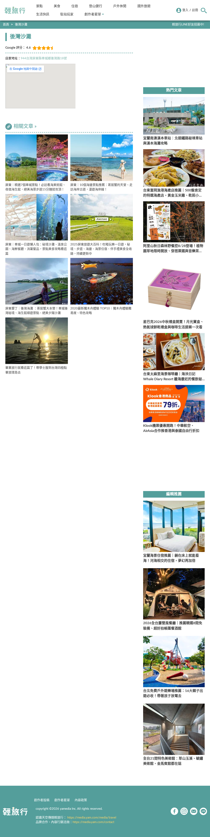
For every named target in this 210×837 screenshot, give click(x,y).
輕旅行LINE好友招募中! (188, 24)
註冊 (195, 10)
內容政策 (81, 800)
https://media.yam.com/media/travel (91, 817)
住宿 (74, 6)
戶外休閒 (119, 6)
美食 (57, 6)
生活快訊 (42, 14)
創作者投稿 (41, 800)
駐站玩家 (66, 14)
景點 (39, 6)
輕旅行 (15, 10)
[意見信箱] (193, 811)
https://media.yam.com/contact (93, 822)
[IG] (184, 811)
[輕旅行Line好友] (203, 811)
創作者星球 (92, 14)
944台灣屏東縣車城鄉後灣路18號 (44, 58)
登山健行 (95, 6)
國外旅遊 (144, 6)
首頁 (6, 24)
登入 (185, 10)
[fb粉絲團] (174, 811)
